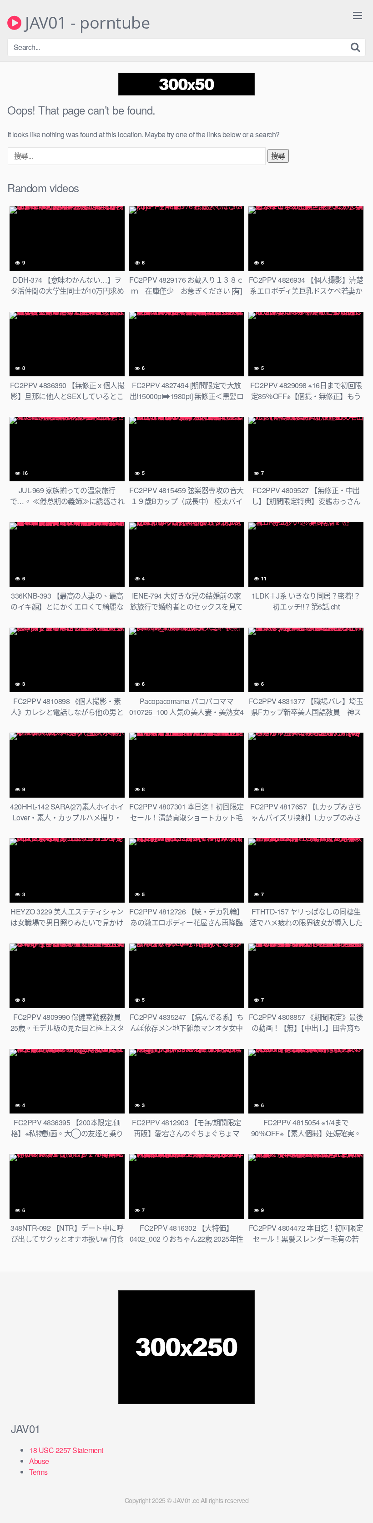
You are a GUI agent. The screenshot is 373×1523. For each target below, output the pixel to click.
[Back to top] (348, 1494)
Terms (38, 1472)
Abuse (39, 1461)
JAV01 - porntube (85, 23)
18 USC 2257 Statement (66, 1450)
